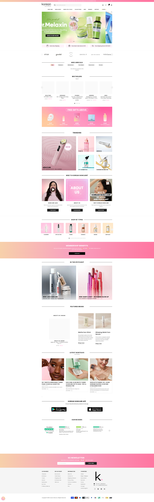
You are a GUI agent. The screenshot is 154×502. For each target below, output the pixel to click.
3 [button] (77, 103)
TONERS (71, 234)
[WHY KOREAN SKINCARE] (101, 190)
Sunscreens (91, 65)
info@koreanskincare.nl (102, 485)
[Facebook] (95, 489)
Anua (105, 95)
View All (77, 78)
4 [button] (75, 41)
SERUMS (95, 234)
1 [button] (70, 41)
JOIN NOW (77, 253)
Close (111, 0)
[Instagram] (98, 489)
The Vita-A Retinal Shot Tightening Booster (77, 97)
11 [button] (84, 238)
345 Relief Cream (48, 96)
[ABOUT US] (77, 190)
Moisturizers (71, 65)
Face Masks (81, 65)
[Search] (67, 5)
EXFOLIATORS (59, 234)
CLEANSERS (46, 234)
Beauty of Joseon (59, 341)
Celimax (77, 95)
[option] (77, 27)
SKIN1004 (91, 95)
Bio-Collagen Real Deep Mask (62, 97)
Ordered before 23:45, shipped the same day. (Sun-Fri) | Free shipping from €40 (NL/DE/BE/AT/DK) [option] (77, 0)
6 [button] (78, 41)
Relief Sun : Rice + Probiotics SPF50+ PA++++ (59, 343)
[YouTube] (104, 489)
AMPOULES (107, 234)
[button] (44, 27)
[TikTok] (101, 489)
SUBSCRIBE (91, 463)
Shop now (81, 343)
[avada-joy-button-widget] (3, 498)
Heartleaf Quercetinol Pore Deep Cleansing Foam (106, 97)
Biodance (62, 95)
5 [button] (75, 238)
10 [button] (83, 238)
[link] (77, 117)
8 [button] (81, 41)
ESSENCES (83, 234)
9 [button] (83, 41)
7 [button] (78, 238)
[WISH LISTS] (105, 5)
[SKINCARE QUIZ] (53, 190)
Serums (101, 65)
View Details (44, 388)
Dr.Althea (48, 95)
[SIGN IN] (103, 5)
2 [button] (72, 41)
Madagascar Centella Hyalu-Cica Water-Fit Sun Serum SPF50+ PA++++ (91, 97)
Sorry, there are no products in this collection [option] (77, 69)
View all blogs (77, 354)
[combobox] (68, 5)
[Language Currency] (111, 5)
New (52, 65)
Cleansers (60, 65)
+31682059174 (102, 483)
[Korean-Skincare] (46, 54)
